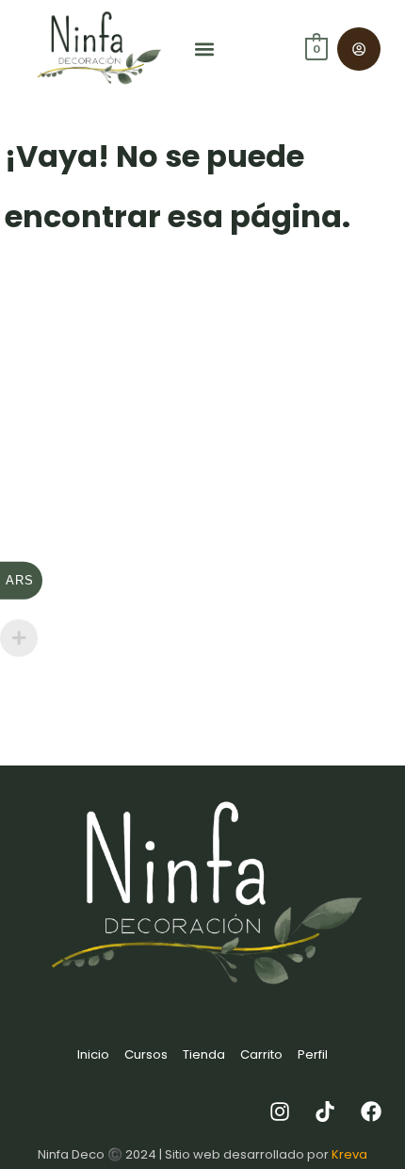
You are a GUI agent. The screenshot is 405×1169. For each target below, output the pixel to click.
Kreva (349, 1154)
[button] (204, 49)
